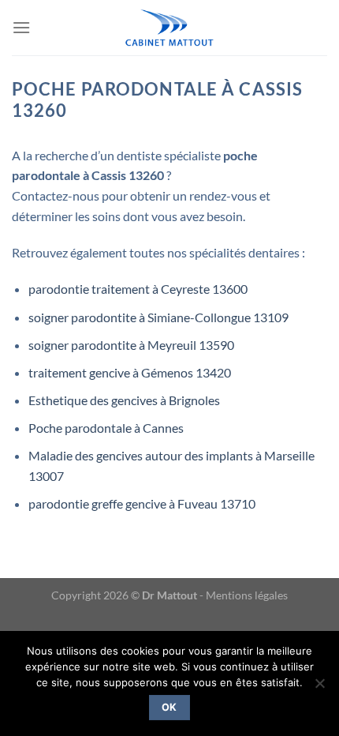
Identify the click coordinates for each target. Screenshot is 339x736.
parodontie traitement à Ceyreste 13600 (138, 288)
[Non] (319, 687)
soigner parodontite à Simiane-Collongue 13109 (158, 317)
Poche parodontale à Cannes (106, 427)
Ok (169, 707)
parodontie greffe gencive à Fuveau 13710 (141, 503)
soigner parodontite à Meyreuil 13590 (131, 344)
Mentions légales (247, 595)
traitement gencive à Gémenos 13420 (129, 372)
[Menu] (21, 27)
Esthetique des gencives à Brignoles (124, 399)
